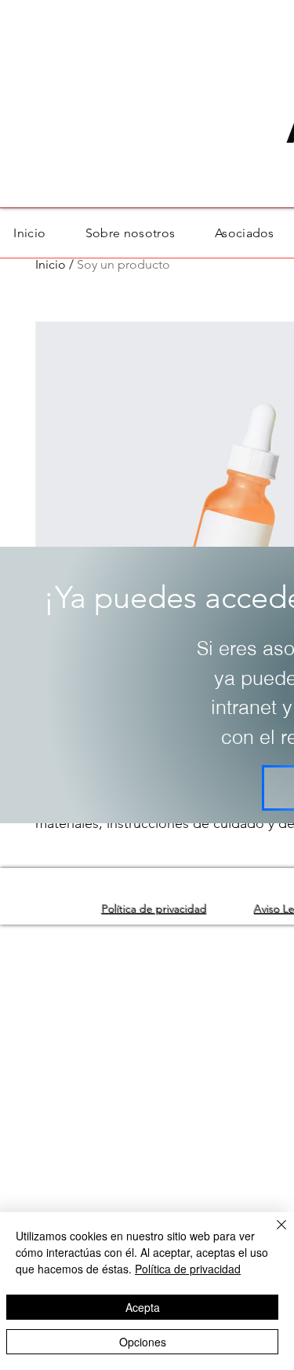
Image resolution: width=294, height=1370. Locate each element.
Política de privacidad (188, 1269)
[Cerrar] (272, 1234)
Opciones (142, 1342)
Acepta (142, 1307)
